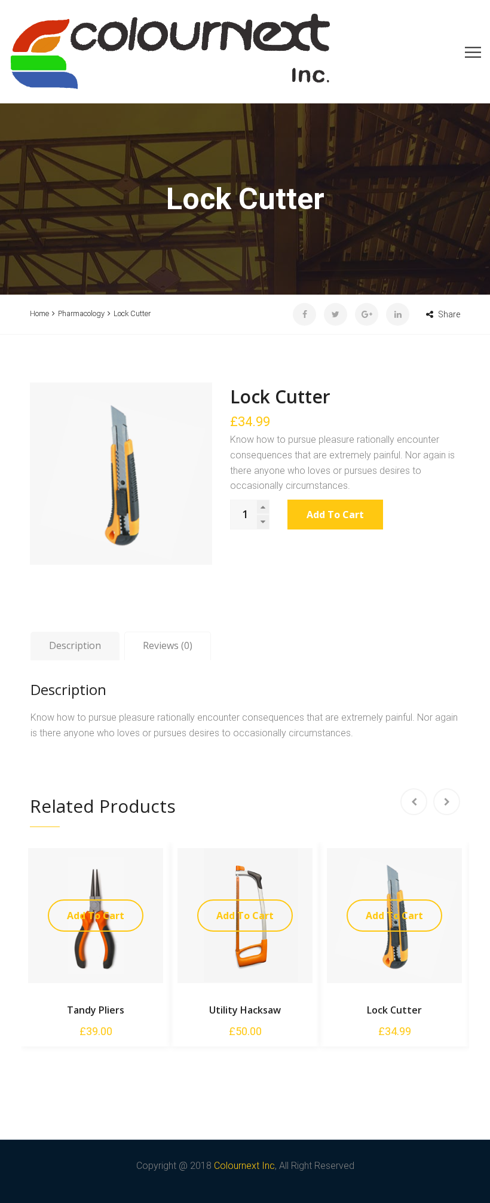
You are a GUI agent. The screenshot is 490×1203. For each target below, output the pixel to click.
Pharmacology (81, 313)
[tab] (75, 646)
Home (39, 313)
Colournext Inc (244, 1165)
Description (75, 645)
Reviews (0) (167, 645)
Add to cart (335, 514)
